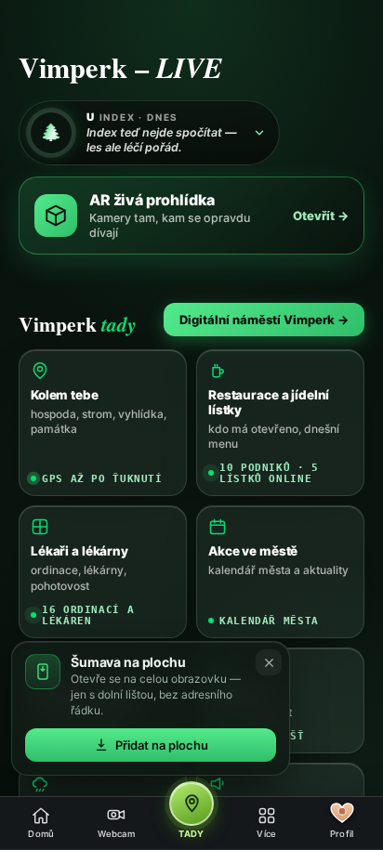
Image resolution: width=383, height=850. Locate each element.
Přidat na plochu (161, 745)
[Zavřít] (269, 662)
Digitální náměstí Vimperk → (264, 319)
